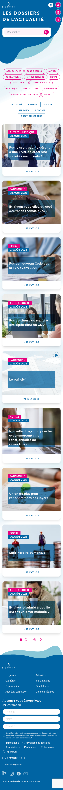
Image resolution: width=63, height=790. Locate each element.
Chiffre (32, 104)
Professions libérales (24, 94)
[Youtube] (25, 773)
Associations (35, 71)
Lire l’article (31, 171)
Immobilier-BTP (41, 82)
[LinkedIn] (4, 773)
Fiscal (53, 77)
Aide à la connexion (16, 691)
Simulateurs (41, 686)
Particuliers (30, 88)
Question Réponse (31, 116)
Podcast (40, 110)
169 (34, 639)
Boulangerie (13, 77)
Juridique (12, 88)
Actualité (16, 104)
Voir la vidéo (32, 399)
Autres (52, 71)
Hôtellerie (19, 82)
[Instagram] (11, 773)
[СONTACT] (58, 4)
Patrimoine (50, 88)
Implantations (42, 680)
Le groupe (11, 675)
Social (48, 94)
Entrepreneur (48, 747)
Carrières (11, 680)
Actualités (40, 675)
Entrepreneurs (35, 77)
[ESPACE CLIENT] (58, 12)
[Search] (46, 32)
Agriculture (13, 71)
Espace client (13, 686)
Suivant (40, 639)
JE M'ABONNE (13, 757)
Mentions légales (44, 691)
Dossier (47, 104)
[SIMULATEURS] (58, 19)
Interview (24, 110)
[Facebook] (18, 773)
